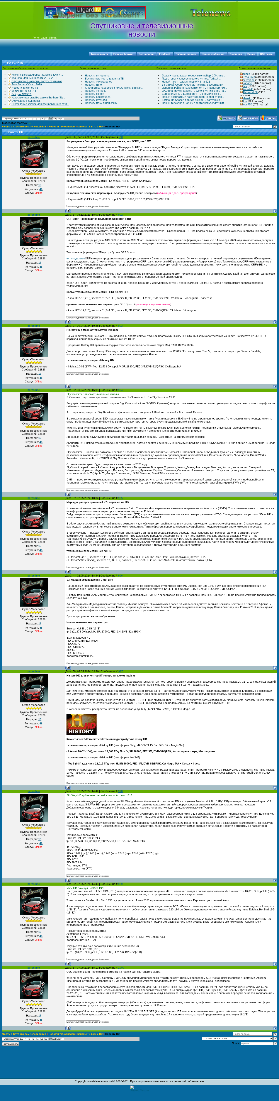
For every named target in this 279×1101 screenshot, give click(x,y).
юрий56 (247, 104)
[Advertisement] (204, 12)
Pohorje (247, 83)
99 (46, 119)
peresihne (249, 80)
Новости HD (112, 126)
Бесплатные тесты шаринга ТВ (104, 78)
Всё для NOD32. (22, 94)
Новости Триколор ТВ (25, 87)
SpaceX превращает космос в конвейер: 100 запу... (193, 75)
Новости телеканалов (98, 81)
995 (120, 498)
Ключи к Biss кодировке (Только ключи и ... (37, 74)
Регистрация (40, 37)
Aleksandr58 (250, 92)
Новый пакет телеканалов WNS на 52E (186, 81)
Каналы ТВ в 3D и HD (90, 126)
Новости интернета (97, 75)
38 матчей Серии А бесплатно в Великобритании (192, 84)
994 (120, 390)
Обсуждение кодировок (26, 100)
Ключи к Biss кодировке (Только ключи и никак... (114, 87)
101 (54, 119)
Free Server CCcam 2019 (27, 84)
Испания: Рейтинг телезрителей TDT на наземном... (194, 87)
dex (245, 86)
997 (120, 671)
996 (120, 575)
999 (120, 884)
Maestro (247, 98)
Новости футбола (96, 99)
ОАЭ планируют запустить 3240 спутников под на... (194, 90)
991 (121, 137)
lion (245, 101)
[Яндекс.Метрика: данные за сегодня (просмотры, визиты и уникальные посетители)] (139, 1088)
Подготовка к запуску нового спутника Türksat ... (191, 78)
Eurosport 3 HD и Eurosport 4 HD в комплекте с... (191, 93)
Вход (53, 37)
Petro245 (248, 89)
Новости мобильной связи (101, 103)
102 (58, 119)
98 (42, 119)
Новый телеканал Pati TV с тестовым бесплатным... (194, 103)
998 (120, 791)
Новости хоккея (94, 93)
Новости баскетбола (98, 96)
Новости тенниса (95, 90)
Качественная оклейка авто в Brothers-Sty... (38, 97)
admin (246, 74)
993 (120, 325)
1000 (121, 967)
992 (120, 214)
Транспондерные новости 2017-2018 (34, 77)
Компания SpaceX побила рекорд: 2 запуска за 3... (193, 99)
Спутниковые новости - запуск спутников (37, 81)
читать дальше (75, 258)
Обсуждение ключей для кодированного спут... (40, 104)
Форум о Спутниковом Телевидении (24, 126)
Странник (249, 77)
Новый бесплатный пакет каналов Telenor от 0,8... (193, 96)
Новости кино (93, 84)
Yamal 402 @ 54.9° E (24, 91)
